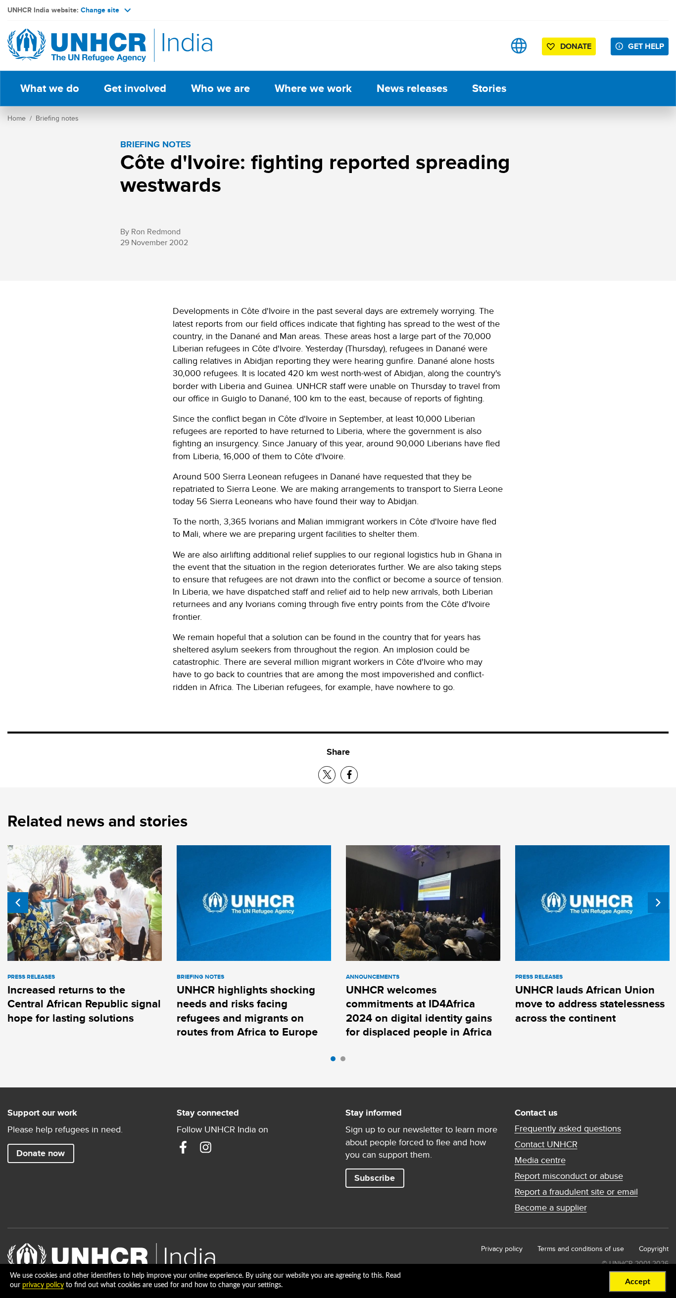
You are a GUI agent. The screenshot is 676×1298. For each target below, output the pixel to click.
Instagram (205, 1147)
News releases (412, 88)
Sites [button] (519, 46)
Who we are (220, 88)
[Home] (76, 46)
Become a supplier (551, 1207)
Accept (637, 1282)
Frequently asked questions (568, 1128)
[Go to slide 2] (345, 1061)
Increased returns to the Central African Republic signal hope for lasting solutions (84, 1004)
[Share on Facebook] (349, 774)
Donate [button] (575, 46)
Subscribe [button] (374, 1177)
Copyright (654, 1249)
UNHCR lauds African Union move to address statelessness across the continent (590, 1004)
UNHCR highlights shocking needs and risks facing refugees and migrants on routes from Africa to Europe (247, 1011)
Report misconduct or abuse (569, 1175)
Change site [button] (100, 10)
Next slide (658, 902)
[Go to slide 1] (335, 1061)
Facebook (183, 1147)
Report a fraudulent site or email (576, 1191)
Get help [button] (646, 46)
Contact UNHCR (546, 1144)
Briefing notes (57, 118)
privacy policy (43, 1285)
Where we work (313, 88)
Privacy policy (502, 1249)
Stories (489, 88)
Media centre (540, 1160)
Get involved (135, 88)
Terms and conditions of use (580, 1249)
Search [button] (488, 46)
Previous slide (17, 902)
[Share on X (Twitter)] (327, 774)
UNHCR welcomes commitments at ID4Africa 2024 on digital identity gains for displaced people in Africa (419, 1011)
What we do (49, 88)
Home (16, 118)
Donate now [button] (40, 1153)
